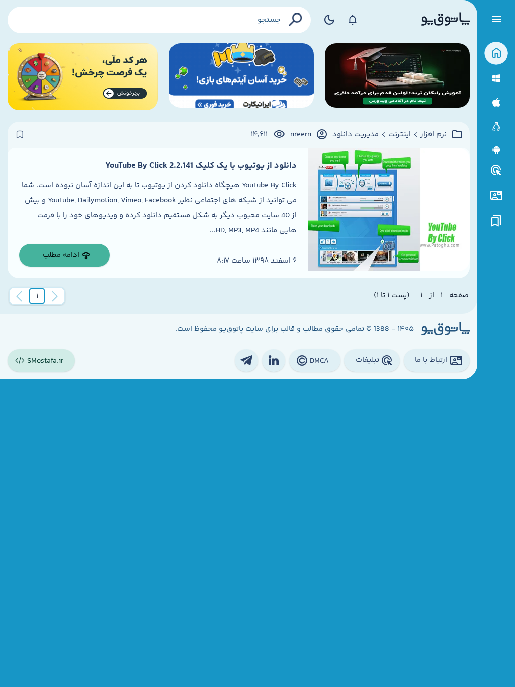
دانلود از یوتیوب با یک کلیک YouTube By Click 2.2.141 (201, 166)
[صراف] (83, 76)
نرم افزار (433, 134)
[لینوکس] (496, 126)
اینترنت (399, 134)
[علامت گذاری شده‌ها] (496, 221)
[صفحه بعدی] (19, 296)
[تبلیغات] (496, 170)
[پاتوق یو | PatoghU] (445, 20)
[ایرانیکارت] (241, 76)
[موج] (397, 76)
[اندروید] (496, 150)
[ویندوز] (496, 79)
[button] (37, 296)
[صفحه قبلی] (54, 296)
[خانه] (496, 53)
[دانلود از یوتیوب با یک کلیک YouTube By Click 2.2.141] (389, 213)
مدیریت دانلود (355, 134)
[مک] (496, 102)
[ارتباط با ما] (496, 195)
